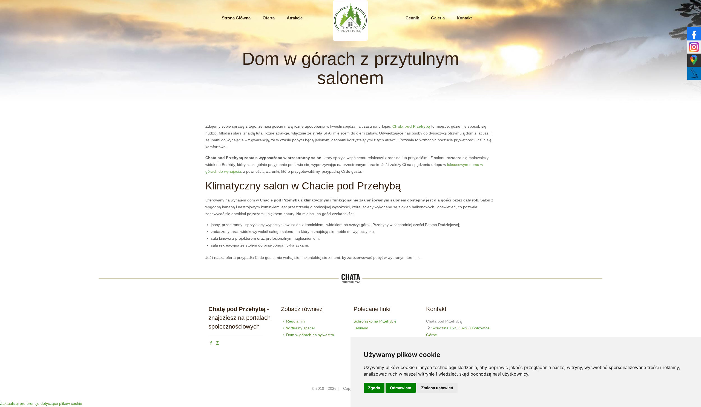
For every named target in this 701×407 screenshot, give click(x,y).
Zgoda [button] (374, 387)
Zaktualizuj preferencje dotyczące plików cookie (41, 403)
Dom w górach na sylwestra (310, 335)
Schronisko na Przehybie (375, 321)
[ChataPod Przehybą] (350, 40)
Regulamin (295, 321)
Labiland (361, 328)
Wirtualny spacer (300, 328)
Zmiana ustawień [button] (437, 387)
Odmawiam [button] (400, 387)
